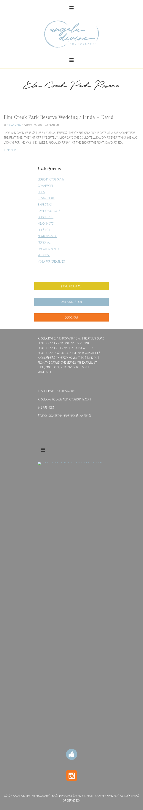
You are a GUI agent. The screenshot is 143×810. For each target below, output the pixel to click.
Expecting (45, 204)
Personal (44, 242)
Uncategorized (48, 249)
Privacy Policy (119, 795)
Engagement (46, 198)
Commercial (46, 185)
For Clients (45, 217)
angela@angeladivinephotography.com (64, 399)
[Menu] (71, 8)
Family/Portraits (49, 211)
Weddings (44, 255)
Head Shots (46, 223)
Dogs (41, 192)
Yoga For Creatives (51, 261)
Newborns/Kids (47, 236)
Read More (11, 150)
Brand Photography (51, 179)
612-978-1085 (46, 407)
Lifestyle (44, 229)
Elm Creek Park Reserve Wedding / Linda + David (59, 117)
